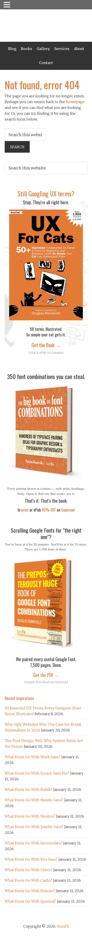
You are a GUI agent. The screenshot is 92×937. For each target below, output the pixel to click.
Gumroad (68, 510)
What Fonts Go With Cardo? (28, 880)
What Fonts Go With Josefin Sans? (34, 827)
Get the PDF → (46, 675)
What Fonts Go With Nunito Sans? (34, 800)
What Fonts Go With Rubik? (28, 789)
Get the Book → (46, 344)
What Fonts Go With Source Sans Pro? (37, 773)
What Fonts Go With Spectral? (30, 901)
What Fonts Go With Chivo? (28, 870)
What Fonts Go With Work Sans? (32, 757)
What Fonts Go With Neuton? (30, 816)
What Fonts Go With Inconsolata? (33, 843)
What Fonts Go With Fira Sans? (31, 859)
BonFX (46, 25)
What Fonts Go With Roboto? (30, 891)
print (25, 510)
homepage (75, 102)
